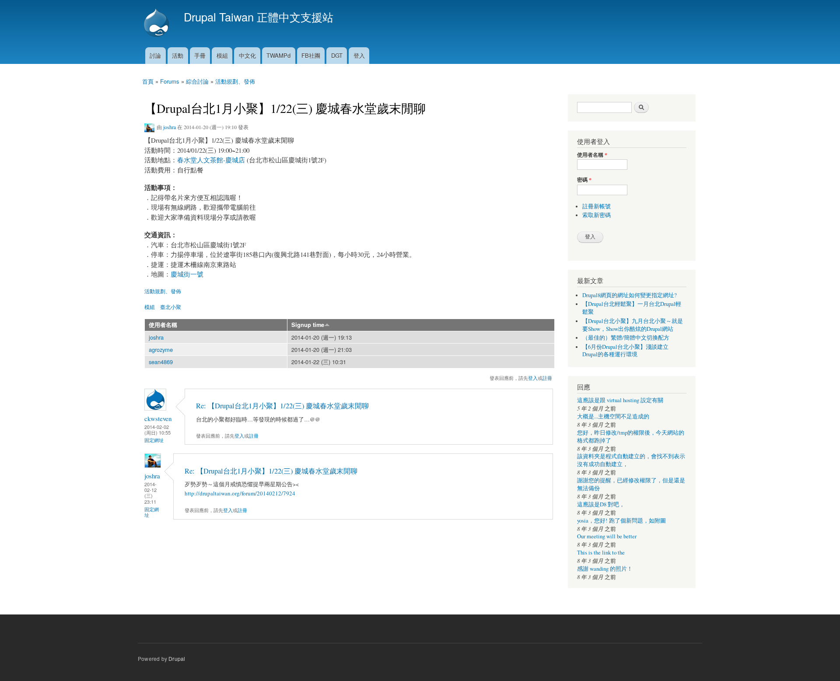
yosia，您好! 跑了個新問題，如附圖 (621, 520)
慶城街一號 (187, 274)
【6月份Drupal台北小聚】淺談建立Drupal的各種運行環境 (625, 350)
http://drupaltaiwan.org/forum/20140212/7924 (240, 493)
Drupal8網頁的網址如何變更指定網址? (629, 295)
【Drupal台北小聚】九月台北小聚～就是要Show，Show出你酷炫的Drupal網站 (632, 325)
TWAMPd (278, 55)
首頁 (148, 81)
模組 (222, 55)
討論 (155, 55)
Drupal (176, 658)
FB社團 (310, 55)
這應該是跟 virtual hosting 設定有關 (620, 400)
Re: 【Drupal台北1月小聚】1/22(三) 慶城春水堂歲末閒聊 (282, 406)
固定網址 (154, 440)
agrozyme (161, 349)
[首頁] (157, 23)
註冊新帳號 (596, 206)
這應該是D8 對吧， (601, 504)
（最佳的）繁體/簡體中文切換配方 (625, 337)
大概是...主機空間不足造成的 (613, 416)
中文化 (247, 55)
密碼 (584, 179)
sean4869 (161, 362)
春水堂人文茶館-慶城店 (211, 159)
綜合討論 (197, 81)
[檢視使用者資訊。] (155, 408)
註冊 (547, 377)
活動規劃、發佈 (235, 81)
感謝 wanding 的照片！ (605, 568)
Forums (169, 81)
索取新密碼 (596, 215)
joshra (169, 126)
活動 (177, 55)
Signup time (307, 325)
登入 (359, 55)
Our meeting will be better (607, 536)
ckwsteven (158, 418)
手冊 (200, 55)
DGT (337, 55)
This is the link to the (601, 552)
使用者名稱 (163, 325)
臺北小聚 (170, 306)
